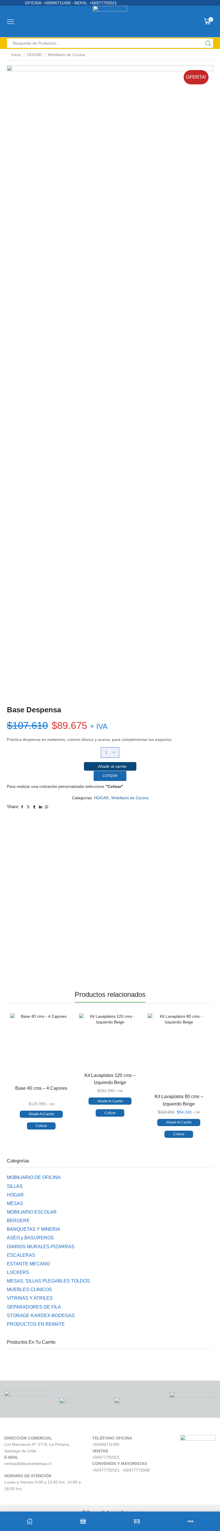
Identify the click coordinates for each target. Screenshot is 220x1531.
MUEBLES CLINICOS (29, 1289)
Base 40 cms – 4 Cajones (41, 1088)
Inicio (16, 54)
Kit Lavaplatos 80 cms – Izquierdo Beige (179, 1100)
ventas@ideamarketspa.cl (27, 1463)
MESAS (15, 1203)
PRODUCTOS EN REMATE (36, 1324)
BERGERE (18, 1220)
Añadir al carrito (112, 766)
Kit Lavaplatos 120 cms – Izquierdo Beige (110, 1079)
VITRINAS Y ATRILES (30, 1298)
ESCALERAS (21, 1255)
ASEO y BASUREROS (30, 1237)
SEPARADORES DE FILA (34, 1307)
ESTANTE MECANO (28, 1263)
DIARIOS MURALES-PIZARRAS (40, 1246)
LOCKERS (18, 1272)
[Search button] (208, 43)
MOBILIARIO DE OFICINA (34, 1177)
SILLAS (15, 1186)
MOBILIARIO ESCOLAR (32, 1212)
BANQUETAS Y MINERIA (33, 1229)
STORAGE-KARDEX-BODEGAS (41, 1315)
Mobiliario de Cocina (66, 54)
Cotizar (110, 776)
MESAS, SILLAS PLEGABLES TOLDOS (48, 1281)
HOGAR (34, 54)
